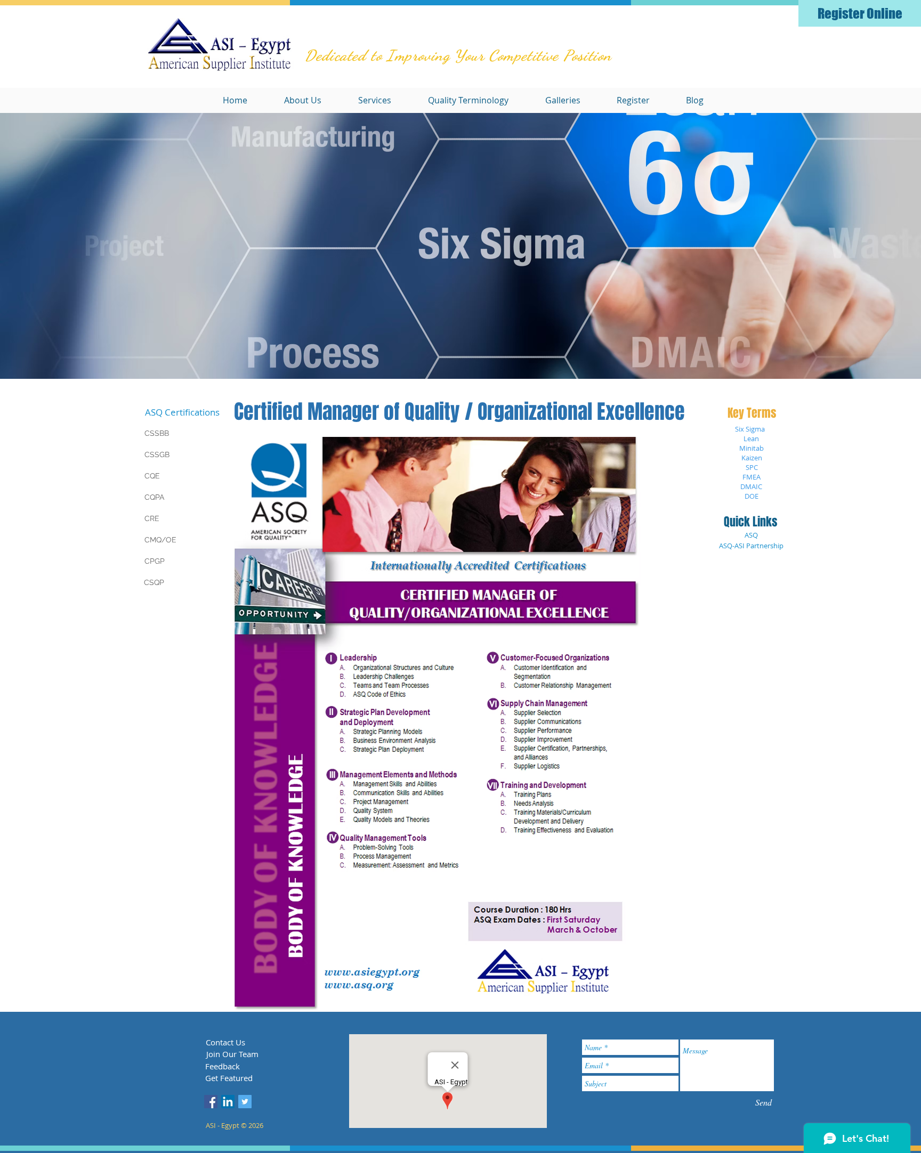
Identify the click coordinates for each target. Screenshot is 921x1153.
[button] (468, 100)
